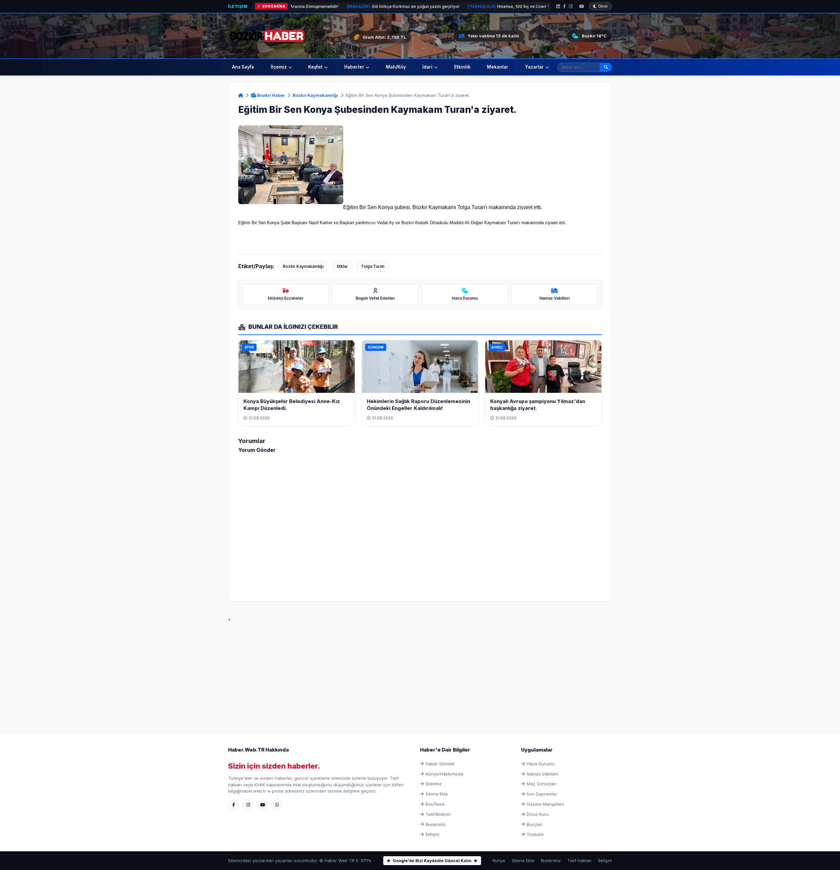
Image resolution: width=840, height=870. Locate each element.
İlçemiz (279, 67)
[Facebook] (564, 6)
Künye (499, 860)
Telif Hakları (579, 860)
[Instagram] (571, 6)
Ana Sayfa (243, 67)
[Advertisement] (420, 670)
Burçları (534, 824)
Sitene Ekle (437, 793)
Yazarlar (534, 67)
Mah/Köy (396, 67)
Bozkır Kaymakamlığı (315, 95)
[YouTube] (581, 6)
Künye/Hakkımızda (444, 773)
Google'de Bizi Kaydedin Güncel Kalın (432, 860)
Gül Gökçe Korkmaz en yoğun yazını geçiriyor (351, 6)
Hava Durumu (541, 763)
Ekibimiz (434, 783)
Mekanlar (497, 67)
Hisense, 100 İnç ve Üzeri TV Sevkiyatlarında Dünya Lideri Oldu (492, 6)
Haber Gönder (440, 763)
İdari (427, 67)
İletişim (237, 6)
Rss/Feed (435, 804)
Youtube (535, 834)
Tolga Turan (372, 266)
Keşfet (315, 67)
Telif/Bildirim (438, 814)
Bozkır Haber (270, 95)
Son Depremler (542, 793)
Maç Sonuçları (541, 783)
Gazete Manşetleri (545, 804)
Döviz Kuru (538, 814)
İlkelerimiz (436, 824)
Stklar (342, 266)
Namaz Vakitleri (542, 773)
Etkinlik (462, 67)
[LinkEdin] (558, 6)
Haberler (354, 67)
